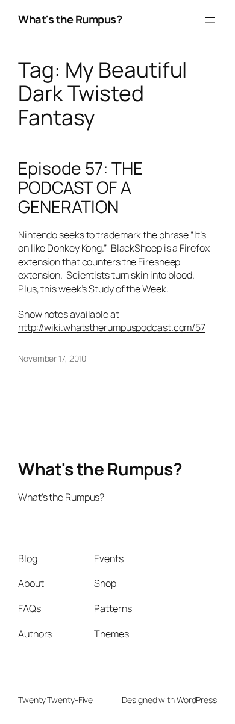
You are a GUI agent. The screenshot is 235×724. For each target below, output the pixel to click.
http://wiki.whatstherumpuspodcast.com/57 (111, 327)
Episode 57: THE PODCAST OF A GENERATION (80, 187)
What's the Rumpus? (70, 19)
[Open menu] (209, 20)
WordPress (197, 699)
